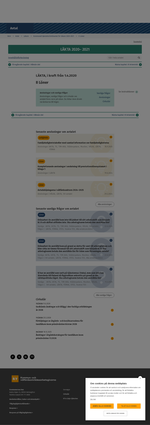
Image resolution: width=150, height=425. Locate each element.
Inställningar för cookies (115, 413)
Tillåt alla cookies (129, 406)
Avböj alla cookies (102, 406)
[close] (140, 378)
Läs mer (93, 399)
